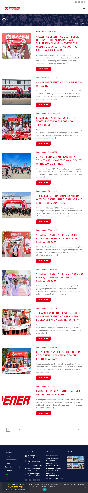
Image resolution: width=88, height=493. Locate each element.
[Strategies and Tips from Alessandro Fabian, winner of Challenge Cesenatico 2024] (16, 283)
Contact (9, 471)
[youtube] (38, 480)
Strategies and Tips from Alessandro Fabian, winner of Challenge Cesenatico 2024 (59, 277)
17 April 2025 (52, 230)
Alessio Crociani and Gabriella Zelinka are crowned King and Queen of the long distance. (59, 160)
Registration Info (12, 460)
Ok (45, 490)
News (44, 32)
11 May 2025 (52, 152)
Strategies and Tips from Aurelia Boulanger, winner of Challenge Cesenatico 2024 (57, 238)
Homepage (10, 453)
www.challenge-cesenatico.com (33, 475)
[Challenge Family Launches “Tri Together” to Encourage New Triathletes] (16, 127)
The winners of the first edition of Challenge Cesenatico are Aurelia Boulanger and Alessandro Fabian (58, 316)
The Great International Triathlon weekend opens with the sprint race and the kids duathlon (59, 199)
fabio (38, 32)
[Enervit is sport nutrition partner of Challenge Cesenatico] (16, 400)
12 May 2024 (52, 308)
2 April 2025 (52, 269)
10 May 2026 (52, 32)
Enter (8, 456)
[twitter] (34, 480)
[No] (85, 487)
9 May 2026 (52, 77)
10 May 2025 (52, 191)
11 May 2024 (52, 347)
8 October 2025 (54, 113)
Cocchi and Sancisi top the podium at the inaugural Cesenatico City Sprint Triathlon (58, 355)
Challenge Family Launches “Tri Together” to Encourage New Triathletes (55, 121)
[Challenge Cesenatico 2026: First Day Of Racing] (16, 91)
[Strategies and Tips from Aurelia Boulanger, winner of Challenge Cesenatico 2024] (16, 244)
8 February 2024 (54, 386)
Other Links (9, 467)
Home (77, 24)
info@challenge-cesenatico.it (33, 469)
